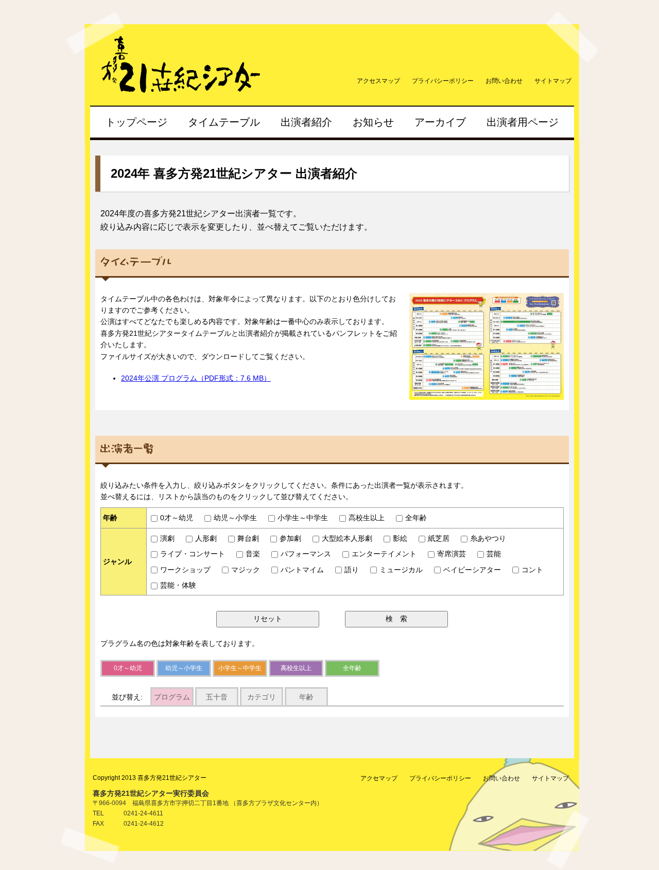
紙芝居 (438, 538)
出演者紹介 (306, 122)
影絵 (400, 538)
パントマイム (302, 570)
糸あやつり (488, 538)
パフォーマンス (306, 554)
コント (532, 570)
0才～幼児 (176, 518)
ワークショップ (185, 570)
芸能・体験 (178, 585)
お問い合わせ (504, 80)
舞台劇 (248, 538)
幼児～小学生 (235, 518)
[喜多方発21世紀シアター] (197, 91)
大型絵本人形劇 (347, 538)
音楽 (253, 554)
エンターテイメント (384, 554)
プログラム (172, 697)
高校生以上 (367, 518)
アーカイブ (440, 122)
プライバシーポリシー (443, 80)
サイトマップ (552, 80)
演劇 (167, 538)
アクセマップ (378, 778)
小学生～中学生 (303, 518)
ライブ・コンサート (192, 554)
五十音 (217, 697)
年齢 (306, 697)
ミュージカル (401, 570)
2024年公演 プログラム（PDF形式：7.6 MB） (196, 378)
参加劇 (290, 538)
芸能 (494, 554)
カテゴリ (261, 697)
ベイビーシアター (472, 570)
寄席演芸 (451, 554)
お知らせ (373, 122)
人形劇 (206, 538)
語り (351, 570)
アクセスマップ (378, 80)
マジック (245, 570)
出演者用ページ (523, 122)
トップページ (136, 122)
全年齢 (416, 518)
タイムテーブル (224, 122)
